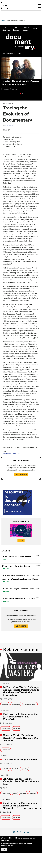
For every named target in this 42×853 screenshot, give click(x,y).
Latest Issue (26, 28)
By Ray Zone (4, 788)
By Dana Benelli (5, 812)
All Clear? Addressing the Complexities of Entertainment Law (21, 781)
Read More (7, 559)
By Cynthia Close (6, 723)
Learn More (21, 626)
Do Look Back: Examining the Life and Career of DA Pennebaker (20, 717)
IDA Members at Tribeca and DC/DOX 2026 (18, 598)
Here (21, 540)
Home (2, 20)
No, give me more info (7, 845)
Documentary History (30, 704)
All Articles (6, 28)
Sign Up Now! (21, 474)
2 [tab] (22, 93)
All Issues (16, 28)
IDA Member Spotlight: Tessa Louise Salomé (18, 589)
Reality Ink (16, 453)
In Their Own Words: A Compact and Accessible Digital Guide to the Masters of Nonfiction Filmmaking (22, 691)
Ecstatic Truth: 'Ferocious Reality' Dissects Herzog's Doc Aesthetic (21, 738)
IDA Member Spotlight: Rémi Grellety (15, 566)
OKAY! (4, 850)
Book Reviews (7, 453)
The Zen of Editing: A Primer (20, 759)
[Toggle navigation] (39, 5)
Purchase (36, 29)
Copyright (23, 793)
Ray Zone (9, 126)
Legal (15, 793)
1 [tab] (20, 93)
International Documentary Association (4, 5)
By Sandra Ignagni (6, 699)
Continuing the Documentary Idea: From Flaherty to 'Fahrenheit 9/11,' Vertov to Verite (22, 806)
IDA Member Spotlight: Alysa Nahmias (16, 556)
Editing (26, 769)
